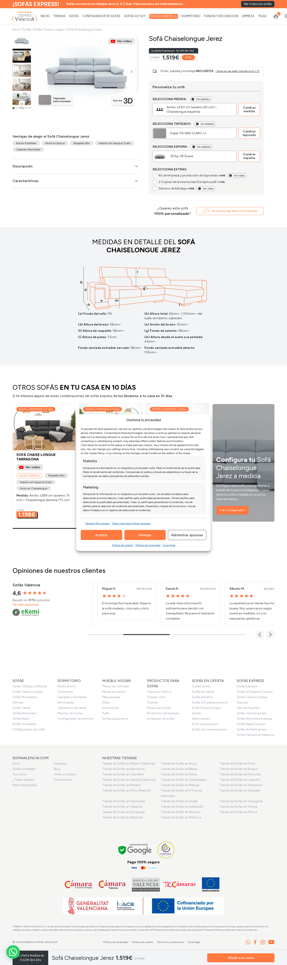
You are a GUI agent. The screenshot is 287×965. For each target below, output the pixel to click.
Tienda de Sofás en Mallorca (181, 817)
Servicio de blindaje (176, 188)
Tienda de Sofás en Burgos (239, 769)
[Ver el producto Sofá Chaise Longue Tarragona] (44, 462)
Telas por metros (159, 692)
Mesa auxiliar (111, 697)
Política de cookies (122, 545)
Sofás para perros (115, 719)
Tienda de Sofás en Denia (179, 774)
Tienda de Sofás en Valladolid (182, 807)
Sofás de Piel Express (252, 729)
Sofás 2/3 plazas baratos (210, 702)
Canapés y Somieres (72, 697)
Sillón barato (201, 719)
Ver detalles (203, 99)
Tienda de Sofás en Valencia (122, 807)
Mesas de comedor (116, 686)
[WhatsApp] (248, 942)
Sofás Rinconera (24, 713)
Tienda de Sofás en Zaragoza (123, 812)
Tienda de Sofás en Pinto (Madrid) (126, 790)
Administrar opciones (187, 535)
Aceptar (101, 535)
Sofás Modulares (25, 697)
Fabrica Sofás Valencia (40, 942)
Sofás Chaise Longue (49, 29)
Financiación (63, 780)
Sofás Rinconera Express (254, 719)
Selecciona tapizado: (171, 124)
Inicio (16, 29)
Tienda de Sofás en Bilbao (179, 769)
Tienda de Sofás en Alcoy (179, 763)
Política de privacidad (148, 545)
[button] (131, 72)
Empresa (60, 763)
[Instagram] (262, 942)
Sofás (27, 29)
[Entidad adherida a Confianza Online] (165, 850)
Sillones (18, 702)
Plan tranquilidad (25, 785)
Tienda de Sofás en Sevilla (179, 801)
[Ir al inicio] (25, 16)
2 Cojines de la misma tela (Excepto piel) (192, 182)
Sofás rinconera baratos (209, 729)
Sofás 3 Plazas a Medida (30, 686)
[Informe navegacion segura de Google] (135, 849)
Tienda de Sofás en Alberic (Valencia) (128, 763)
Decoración (110, 708)
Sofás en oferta (203, 692)
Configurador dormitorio (75, 719)
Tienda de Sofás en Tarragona (241, 801)
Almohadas (65, 702)
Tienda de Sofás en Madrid (121, 785)
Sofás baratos (202, 697)
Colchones (65, 692)
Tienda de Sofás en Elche (237, 763)
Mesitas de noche (69, 713)
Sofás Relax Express (251, 724)
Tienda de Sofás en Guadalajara (184, 780)
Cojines (152, 702)
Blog (57, 769)
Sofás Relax (21, 719)
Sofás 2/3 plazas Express (255, 692)
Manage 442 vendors (97, 523)
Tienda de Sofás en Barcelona (123, 769)
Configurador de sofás (29, 729)
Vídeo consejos (65, 774)
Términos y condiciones (170, 942)
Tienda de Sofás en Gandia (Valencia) (129, 780)
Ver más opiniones (26, 605)
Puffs (105, 713)
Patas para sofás (159, 708)
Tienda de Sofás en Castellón (123, 774)
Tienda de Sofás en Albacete (122, 817)
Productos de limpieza (163, 713)
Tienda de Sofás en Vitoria (238, 807)
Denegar (145, 535)
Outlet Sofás (201, 686)
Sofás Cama (21, 708)
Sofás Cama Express (252, 713)
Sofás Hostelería (24, 724)
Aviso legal (169, 545)
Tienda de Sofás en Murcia (238, 812)
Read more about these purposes (131, 523)
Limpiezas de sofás (160, 719)
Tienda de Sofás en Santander (124, 801)
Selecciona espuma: (170, 147)
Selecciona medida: (169, 99)
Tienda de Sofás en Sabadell (240, 790)
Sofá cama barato (205, 724)
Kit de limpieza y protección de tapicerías (192, 175)
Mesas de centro (114, 692)
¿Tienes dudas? (24, 780)
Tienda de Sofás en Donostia (240, 774)
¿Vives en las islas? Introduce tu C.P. (237, 71)
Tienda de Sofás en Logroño (240, 780)
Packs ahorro (66, 686)
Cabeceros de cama (71, 708)
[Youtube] (271, 942)
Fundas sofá (156, 697)
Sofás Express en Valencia (255, 735)
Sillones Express (248, 708)
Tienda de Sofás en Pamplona (241, 785)
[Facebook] (255, 942)
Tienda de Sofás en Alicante (180, 812)
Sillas (106, 702)
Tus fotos (19, 774)
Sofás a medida (24, 769)
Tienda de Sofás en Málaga (180, 785)
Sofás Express (247, 686)
